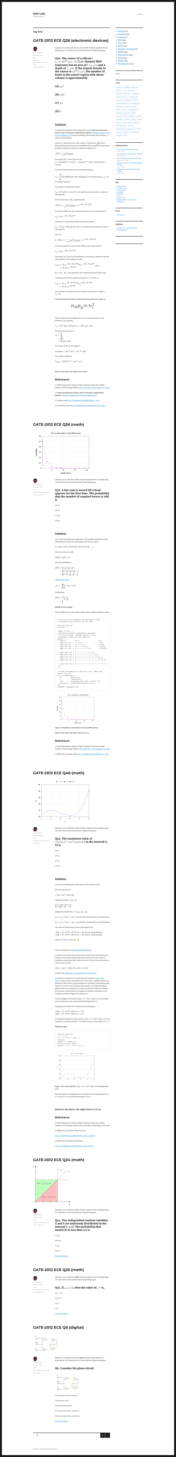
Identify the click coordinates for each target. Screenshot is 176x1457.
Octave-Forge (121, 198)
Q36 (48, 492)
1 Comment (36, 843)
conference (134, 97)
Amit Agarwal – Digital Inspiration (127, 228)
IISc (124, 109)
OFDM (120, 61)
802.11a (135, 87)
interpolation (133, 109)
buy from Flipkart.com (63, 135)
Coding (121, 37)
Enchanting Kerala (122, 230)
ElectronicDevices (38, 62)
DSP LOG (39, 13)
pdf (140, 119)
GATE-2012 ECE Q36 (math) (58, 424)
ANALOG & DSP (121, 186)
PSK (136, 122)
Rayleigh (131, 129)
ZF (125, 135)
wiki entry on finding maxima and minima (80, 973)
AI (124, 90)
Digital (38, 1370)
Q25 (48, 1289)
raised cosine (120, 129)
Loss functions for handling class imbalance (130, 154)
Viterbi (119, 135)
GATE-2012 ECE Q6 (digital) (58, 1327)
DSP (119, 40)
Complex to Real (121, 188)
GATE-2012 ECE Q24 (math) (58, 1160)
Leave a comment (38, 67)
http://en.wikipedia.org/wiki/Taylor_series (93, 754)
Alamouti (131, 90)
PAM (134, 119)
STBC (118, 132)
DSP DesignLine (121, 190)
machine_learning (122, 113)
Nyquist (119, 119)
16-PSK (119, 87)
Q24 (48, 1222)
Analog (121, 31)
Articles (140, 14)
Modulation (123, 55)
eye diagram (134, 103)
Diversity (127, 100)
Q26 (34, 64)
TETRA (125, 132)
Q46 (48, 840)
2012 (34, 60)
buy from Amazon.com (101, 133)
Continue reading (61, 1256)
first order (119, 106)
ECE (37, 60)
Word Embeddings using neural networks (129, 158)
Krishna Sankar (37, 52)
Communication (122, 97)
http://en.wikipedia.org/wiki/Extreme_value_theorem (75, 1136)
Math (44, 492)
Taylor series (64, 580)
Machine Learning (126, 49)
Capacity (135, 93)
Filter (120, 43)
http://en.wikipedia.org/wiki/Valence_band (83, 400)
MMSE (131, 116)
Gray (118, 109)
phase (119, 122)
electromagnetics (122, 103)
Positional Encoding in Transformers (128, 149)
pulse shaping (121, 125)
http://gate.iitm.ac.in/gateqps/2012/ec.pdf (94, 387)
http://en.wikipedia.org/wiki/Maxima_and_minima (74, 1146)
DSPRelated (120, 194)
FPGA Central (121, 215)
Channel (121, 34)
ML (125, 116)
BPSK (127, 93)
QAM (130, 125)
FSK (127, 106)
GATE (34, 58)
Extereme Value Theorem (81, 950)
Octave (119, 196)
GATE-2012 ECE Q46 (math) (58, 773)
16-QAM (127, 87)
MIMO (120, 52)
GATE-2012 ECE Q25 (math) (58, 1269)
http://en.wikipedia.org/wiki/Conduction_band (87, 405)
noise (139, 116)
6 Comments (37, 1373)
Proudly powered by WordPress (49, 1449)
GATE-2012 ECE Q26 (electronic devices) (71, 40)
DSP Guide (120, 192)
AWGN (119, 93)
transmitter (134, 132)
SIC (138, 129)
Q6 (48, 1370)
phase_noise (128, 122)
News (120, 58)
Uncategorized (124, 64)
